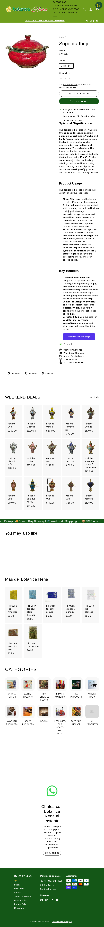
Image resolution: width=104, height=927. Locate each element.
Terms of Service (22, 896)
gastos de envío (70, 84)
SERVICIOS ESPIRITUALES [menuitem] (65, 5)
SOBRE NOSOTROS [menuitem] (69, 9)
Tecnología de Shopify (62, 921)
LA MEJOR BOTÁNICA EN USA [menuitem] (65, 14)
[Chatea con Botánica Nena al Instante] (52, 791)
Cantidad (64, 73)
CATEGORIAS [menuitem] (59, 2)
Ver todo (94, 397)
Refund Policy (21, 904)
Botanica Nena (34, 579)
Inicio (61, 37)
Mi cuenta (19, 908)
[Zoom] (27, 51)
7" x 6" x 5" (66, 65)
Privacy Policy (21, 900)
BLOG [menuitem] (55, 9)
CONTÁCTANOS (52, 853)
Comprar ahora (79, 101)
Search (17, 892)
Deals (17, 884)
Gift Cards (19, 888)
